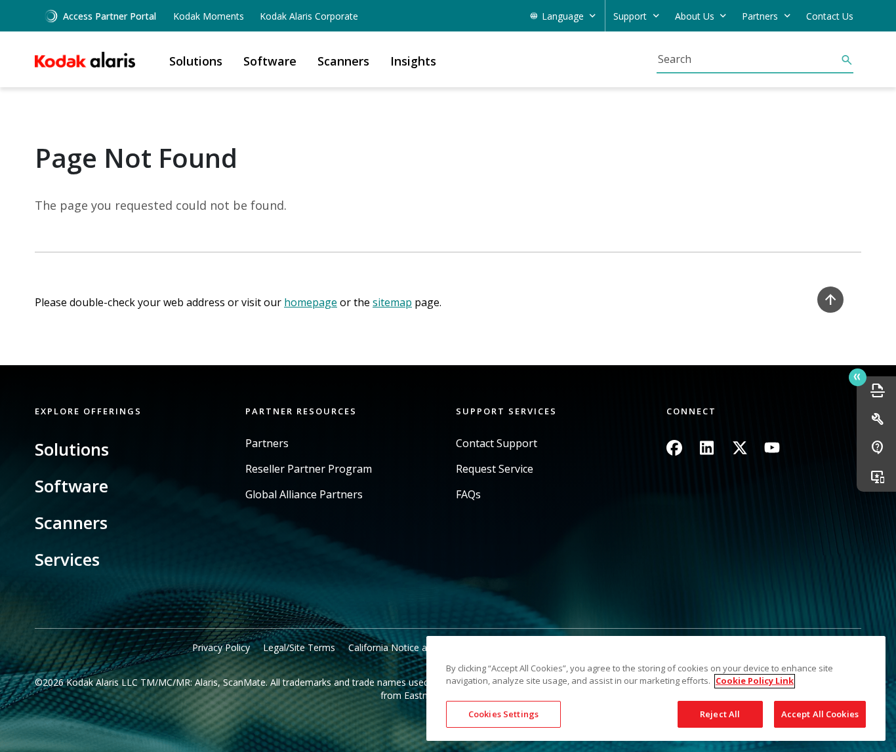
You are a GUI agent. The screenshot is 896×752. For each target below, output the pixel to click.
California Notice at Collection (411, 647)
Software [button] (269, 61)
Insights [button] (413, 61)
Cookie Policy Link (755, 681)
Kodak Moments (208, 16)
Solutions (72, 449)
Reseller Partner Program (308, 469)
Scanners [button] (343, 61)
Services (67, 559)
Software (71, 485)
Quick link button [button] (857, 377)
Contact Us (829, 16)
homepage (310, 302)
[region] (656, 689)
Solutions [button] (195, 61)
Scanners (71, 522)
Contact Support (496, 443)
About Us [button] (694, 16)
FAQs (468, 495)
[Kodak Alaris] (85, 59)
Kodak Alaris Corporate (309, 16)
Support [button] (630, 16)
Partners (267, 443)
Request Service (494, 469)
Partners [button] (760, 16)
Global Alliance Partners (304, 495)
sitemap (392, 302)
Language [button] (563, 16)
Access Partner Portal (109, 16)
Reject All (720, 714)
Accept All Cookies (820, 714)
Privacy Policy (221, 647)
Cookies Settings (503, 714)
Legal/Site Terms (299, 647)
